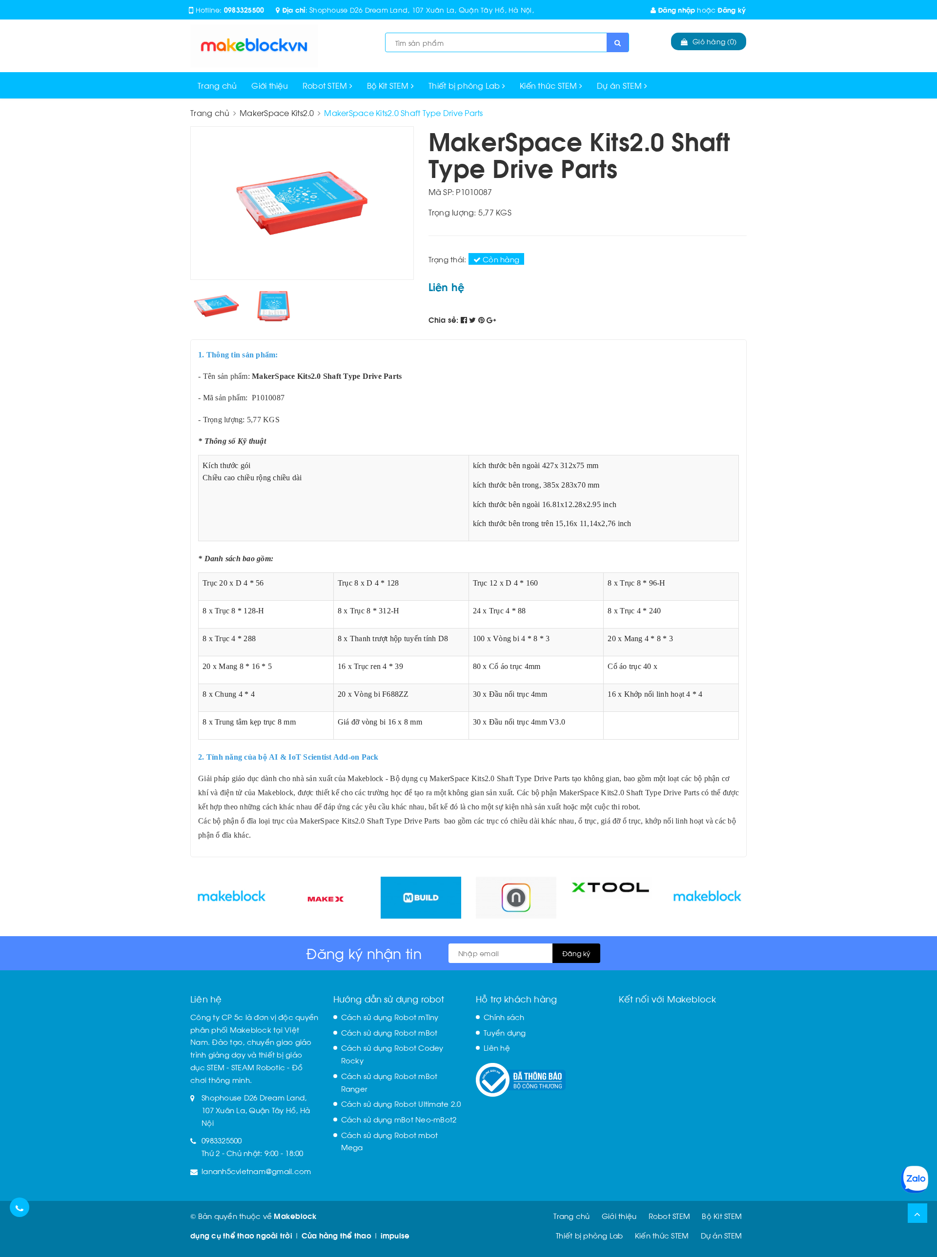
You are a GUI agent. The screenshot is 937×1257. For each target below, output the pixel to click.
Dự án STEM (620, 85)
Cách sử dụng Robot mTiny (390, 1016)
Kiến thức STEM (549, 85)
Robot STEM (326, 85)
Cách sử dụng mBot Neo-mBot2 (399, 1119)
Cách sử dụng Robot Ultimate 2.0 (401, 1103)
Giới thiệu (269, 85)
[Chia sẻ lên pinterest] (482, 319)
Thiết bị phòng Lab (465, 85)
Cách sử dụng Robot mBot (389, 1032)
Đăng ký (731, 9)
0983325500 (244, 9)
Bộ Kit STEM (389, 85)
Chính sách (504, 1016)
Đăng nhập (675, 9)
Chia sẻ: (443, 319)
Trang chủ (217, 85)
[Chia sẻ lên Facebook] (465, 319)
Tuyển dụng (505, 1032)
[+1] (491, 319)
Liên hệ (497, 1047)
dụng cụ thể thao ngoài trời (241, 1235)
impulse (395, 1235)
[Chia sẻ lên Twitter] (473, 319)
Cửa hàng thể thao (336, 1235)
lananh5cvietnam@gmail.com (256, 1170)
